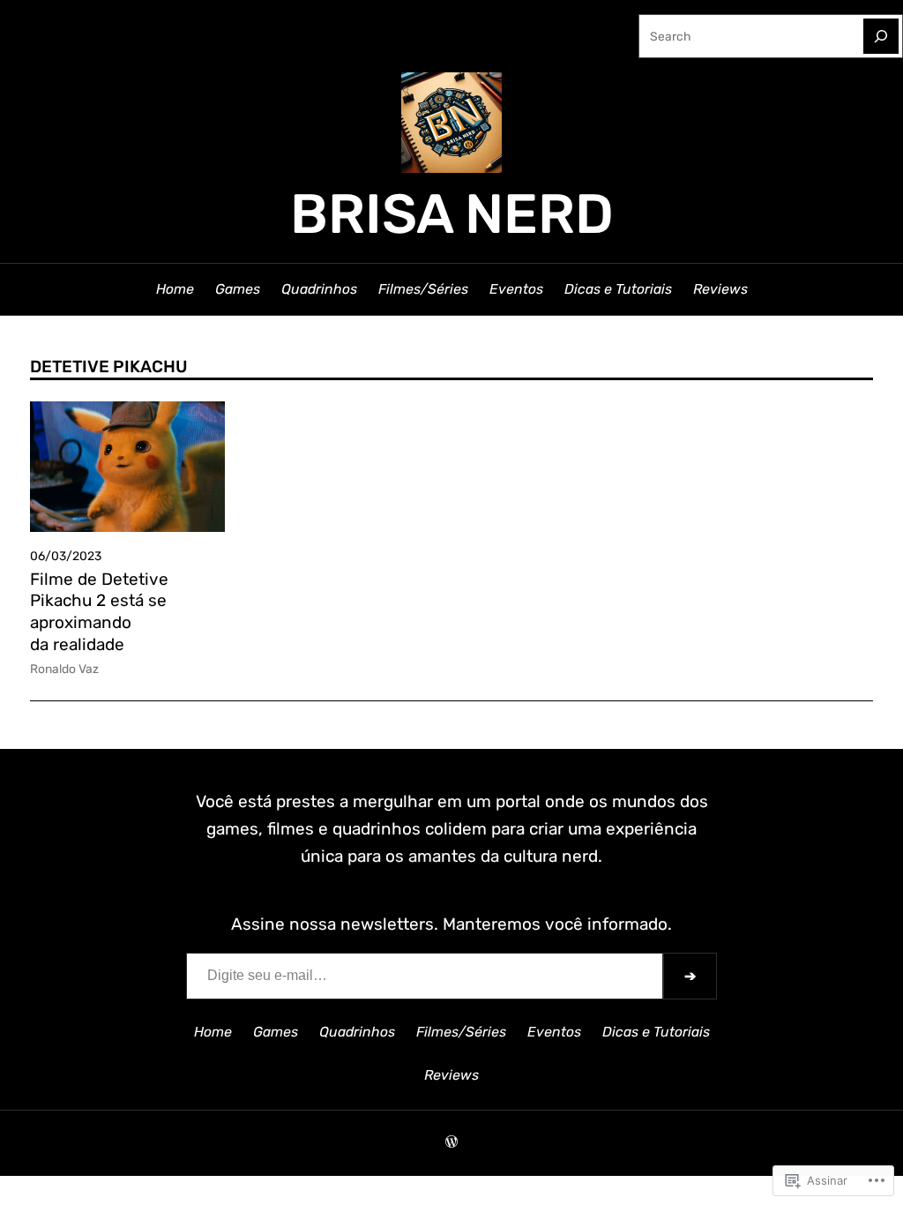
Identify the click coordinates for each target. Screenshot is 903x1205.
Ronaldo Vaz (64, 669)
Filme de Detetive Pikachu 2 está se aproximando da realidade (99, 612)
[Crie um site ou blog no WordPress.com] (451, 1142)
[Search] (881, 36)
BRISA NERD (452, 214)
